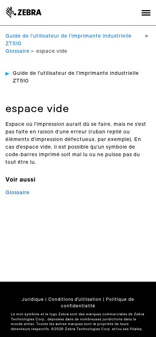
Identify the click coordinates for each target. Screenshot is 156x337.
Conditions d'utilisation (75, 299)
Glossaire (17, 51)
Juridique (33, 299)
